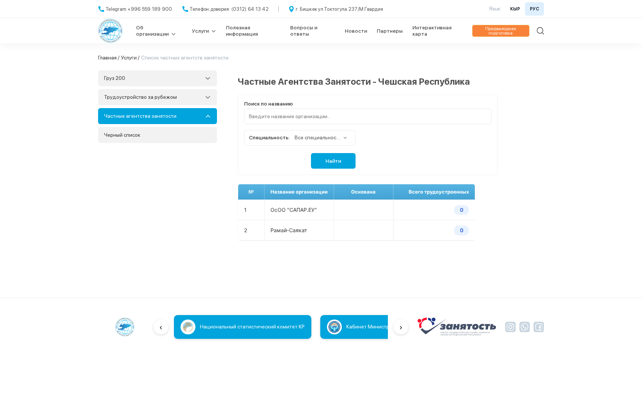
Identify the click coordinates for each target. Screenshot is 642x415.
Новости (356, 31)
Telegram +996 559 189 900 (139, 9)
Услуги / (130, 58)
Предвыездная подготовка (500, 31)
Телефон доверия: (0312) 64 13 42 (229, 9)
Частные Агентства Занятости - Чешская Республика (354, 81)
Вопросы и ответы (303, 31)
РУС (534, 9)
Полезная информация (242, 31)
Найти (333, 161)
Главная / (109, 58)
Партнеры (390, 31)
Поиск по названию (268, 103)
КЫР (515, 9)
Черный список (122, 135)
